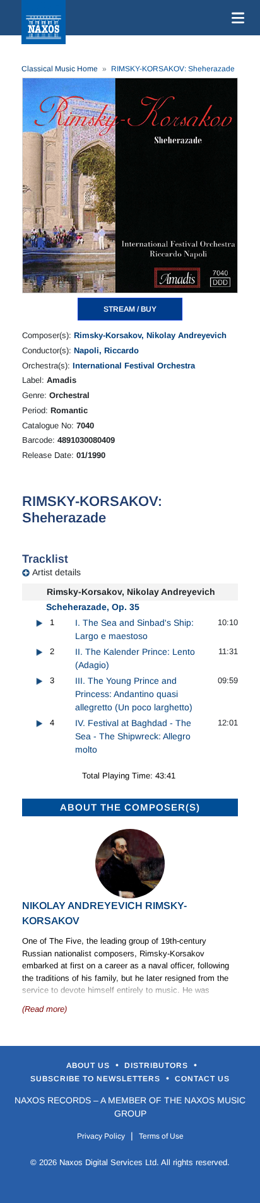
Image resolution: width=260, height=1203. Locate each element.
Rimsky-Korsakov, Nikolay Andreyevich (150, 335)
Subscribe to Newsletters (96, 1078)
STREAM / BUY (130, 309)
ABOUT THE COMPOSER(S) (130, 807)
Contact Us (202, 1078)
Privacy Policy (101, 1136)
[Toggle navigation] (235, 17)
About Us (89, 1065)
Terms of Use (161, 1136)
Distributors (157, 1065)
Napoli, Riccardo (106, 350)
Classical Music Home (59, 68)
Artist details (56, 572)
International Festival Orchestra (134, 365)
